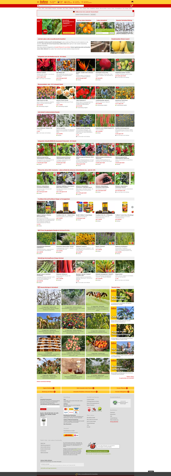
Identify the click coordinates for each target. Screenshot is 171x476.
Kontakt (88, 426)
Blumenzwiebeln (103, 8)
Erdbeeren (71, 8)
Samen (112, 8)
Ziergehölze (92, 8)
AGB (111, 416)
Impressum (112, 412)
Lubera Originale (48, 8)
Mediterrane (76, 8)
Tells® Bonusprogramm (45, 445)
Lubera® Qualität (90, 399)
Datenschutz (112, 414)
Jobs (88, 425)
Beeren (67, 8)
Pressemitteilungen (91, 423)
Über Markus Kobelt (91, 417)
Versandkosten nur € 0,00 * (69, 430)
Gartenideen (59, 8)
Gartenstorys (43, 450)
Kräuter (84, 8)
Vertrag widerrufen (114, 421)
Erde (123, 8)
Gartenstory (79, 448)
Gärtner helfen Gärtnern (45, 447)
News (40, 8)
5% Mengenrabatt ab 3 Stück (93, 401)
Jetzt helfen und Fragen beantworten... (49, 468)
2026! (43, 8)
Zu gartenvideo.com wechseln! (126, 378)
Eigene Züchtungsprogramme (93, 403)
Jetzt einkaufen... (68, 33)
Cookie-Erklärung (113, 418)
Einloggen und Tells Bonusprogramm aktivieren (98, 451)
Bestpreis (54, 8)
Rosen (88, 8)
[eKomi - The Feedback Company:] (115, 402)
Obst (64, 8)
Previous (78, 29)
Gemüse (109, 8)
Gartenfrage (75, 449)
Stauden (97, 8)
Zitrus (81, 8)
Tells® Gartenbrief (44, 452)
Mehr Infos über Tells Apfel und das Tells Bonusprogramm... (98, 453)
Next (93, 29)
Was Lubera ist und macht (92, 419)
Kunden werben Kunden (45, 448)
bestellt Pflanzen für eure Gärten (62, 47)
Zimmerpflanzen (118, 8)
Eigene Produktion (90, 405)
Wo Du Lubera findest (91, 421)
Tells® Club (43, 443)
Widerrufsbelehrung (114, 419)
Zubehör (130, 8)
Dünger (126, 8)
